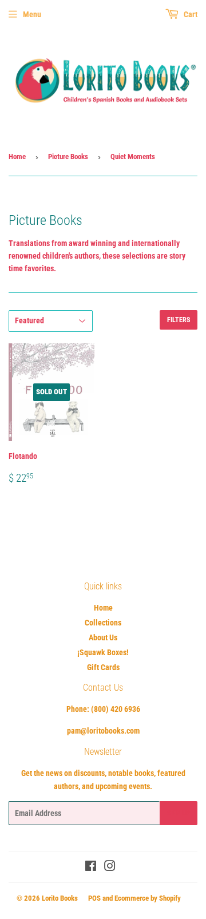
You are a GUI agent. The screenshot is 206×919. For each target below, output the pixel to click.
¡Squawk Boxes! (103, 652)
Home (17, 156)
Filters (178, 320)
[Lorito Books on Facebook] (91, 867)
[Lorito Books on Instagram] (110, 867)
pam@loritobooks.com (103, 730)
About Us (103, 637)
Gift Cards (103, 667)
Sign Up (178, 813)
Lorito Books (60, 898)
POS (94, 898)
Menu (32, 14)
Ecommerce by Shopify (147, 898)
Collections (103, 622)
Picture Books (68, 156)
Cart (189, 14)
